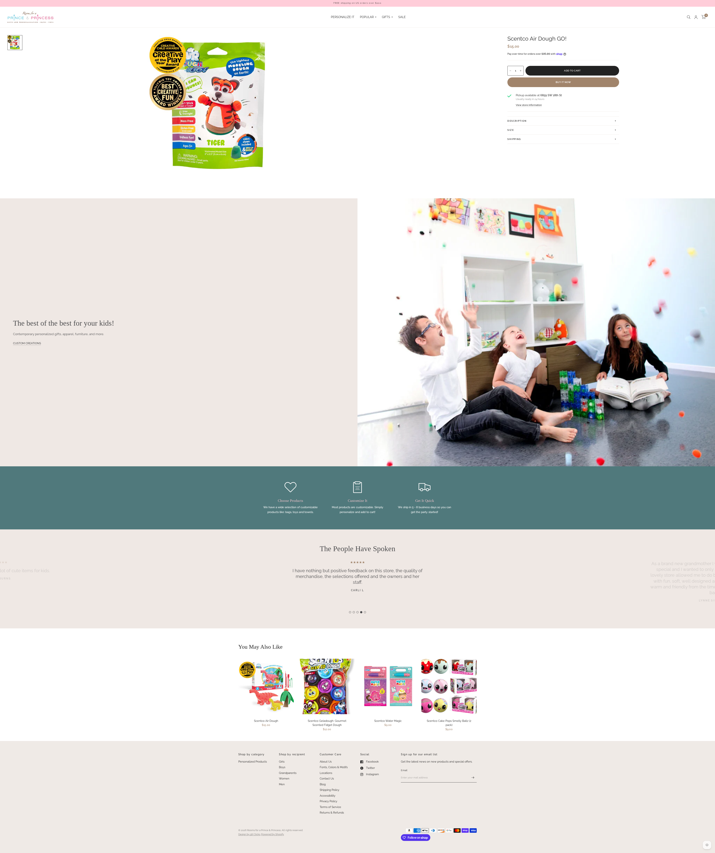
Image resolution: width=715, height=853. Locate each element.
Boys (282, 767)
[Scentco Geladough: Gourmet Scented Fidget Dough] (327, 686)
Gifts (386, 17)
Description (517, 121)
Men (282, 784)
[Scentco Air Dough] (266, 686)
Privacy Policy (328, 801)
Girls (282, 761)
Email (404, 770)
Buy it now (563, 82)
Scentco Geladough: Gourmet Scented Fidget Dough (327, 723)
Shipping (514, 139)
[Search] (688, 17)
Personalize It (342, 17)
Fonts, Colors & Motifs (334, 767)
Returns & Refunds (332, 812)
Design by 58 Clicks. (249, 834)
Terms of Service (330, 807)
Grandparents (287, 773)
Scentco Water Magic (388, 721)
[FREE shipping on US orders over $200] (357, 3)
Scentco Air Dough (266, 721)
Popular (367, 17)
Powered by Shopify (272, 834)
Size (510, 130)
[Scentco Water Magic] (388, 686)
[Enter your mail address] (473, 777)
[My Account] (696, 17)
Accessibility (327, 795)
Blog (323, 784)
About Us (326, 761)
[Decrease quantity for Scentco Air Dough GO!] (510, 70)
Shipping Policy (329, 790)
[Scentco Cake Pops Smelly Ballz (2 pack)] (449, 686)
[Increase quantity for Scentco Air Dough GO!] (520, 70)
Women (284, 778)
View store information (529, 105)
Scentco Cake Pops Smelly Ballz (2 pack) (449, 723)
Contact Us (327, 778)
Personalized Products (252, 761)
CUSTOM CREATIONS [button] (27, 343)
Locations (326, 773)
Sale (402, 17)
